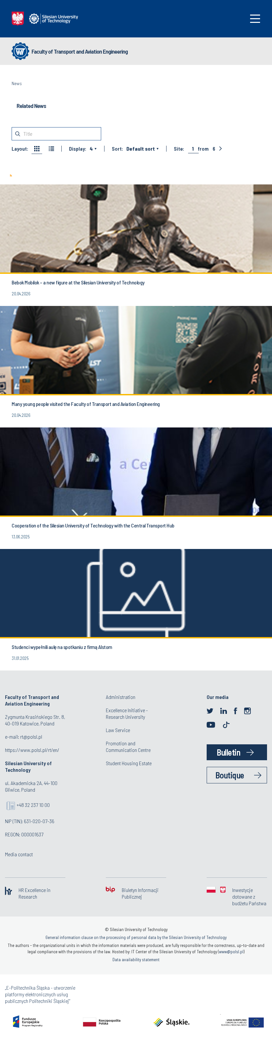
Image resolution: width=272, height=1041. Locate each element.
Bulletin (228, 752)
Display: (77, 149)
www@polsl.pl (231, 951)
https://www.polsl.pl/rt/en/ (32, 750)
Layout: (20, 149)
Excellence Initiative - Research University (127, 713)
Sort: (117, 149)
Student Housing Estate (129, 763)
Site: (179, 149)
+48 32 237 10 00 (33, 805)
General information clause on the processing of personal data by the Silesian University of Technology (136, 937)
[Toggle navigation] (255, 18)
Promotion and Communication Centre (128, 746)
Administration (120, 697)
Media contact (19, 854)
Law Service (118, 730)
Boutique (229, 775)
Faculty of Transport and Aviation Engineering (80, 51)
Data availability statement (136, 959)
